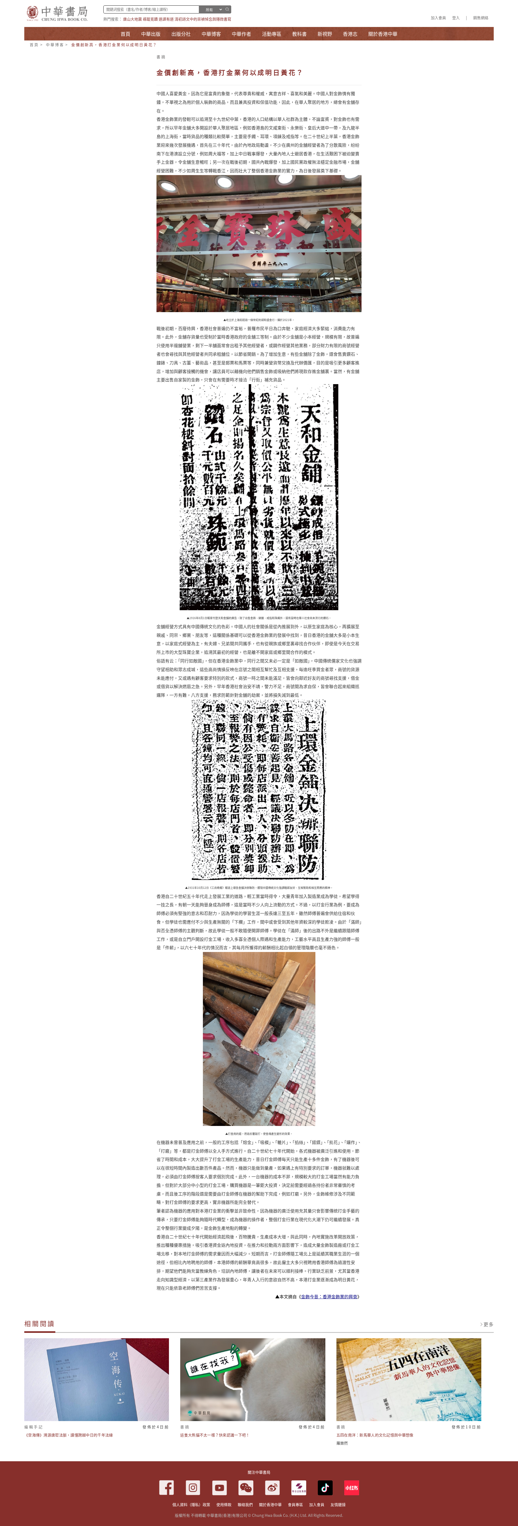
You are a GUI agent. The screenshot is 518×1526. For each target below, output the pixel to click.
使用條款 (223, 1504)
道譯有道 (166, 19)
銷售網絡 (480, 17)
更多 (488, 1324)
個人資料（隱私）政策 (191, 1504)
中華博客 (55, 44)
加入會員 (438, 17)
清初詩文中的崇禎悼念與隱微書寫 (203, 19)
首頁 (34, 44)
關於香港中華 (270, 1504)
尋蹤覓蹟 (150, 19)
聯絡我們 (245, 1504)
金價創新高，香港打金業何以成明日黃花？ (114, 44)
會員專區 (295, 1504)
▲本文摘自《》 (318, 1296)
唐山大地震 (132, 19)
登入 (456, 17)
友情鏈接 (338, 1504)
